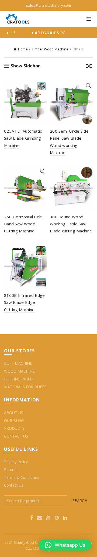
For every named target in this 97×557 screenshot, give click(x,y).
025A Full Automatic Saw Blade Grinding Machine (23, 138)
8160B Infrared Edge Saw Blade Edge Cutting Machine (24, 302)
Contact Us (13, 485)
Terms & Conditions (21, 477)
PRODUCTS (14, 428)
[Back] (11, 32)
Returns (11, 469)
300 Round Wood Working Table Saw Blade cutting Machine (71, 224)
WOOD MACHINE (19, 371)
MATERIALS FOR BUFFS (25, 386)
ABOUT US (13, 412)
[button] (65, 545)
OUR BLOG (14, 420)
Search (79, 500)
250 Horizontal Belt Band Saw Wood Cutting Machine (23, 224)
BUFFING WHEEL (19, 378)
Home (23, 49)
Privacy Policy (16, 461)
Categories (45, 32)
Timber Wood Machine (50, 49)
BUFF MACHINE (18, 363)
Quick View (42, 85)
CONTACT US (16, 436)
